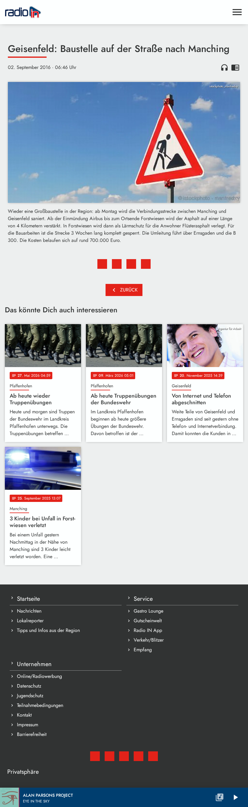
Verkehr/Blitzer (149, 639)
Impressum (27, 724)
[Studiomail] (95, 756)
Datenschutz (29, 685)
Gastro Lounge (148, 610)
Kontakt (24, 714)
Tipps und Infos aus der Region (48, 630)
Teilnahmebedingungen (40, 705)
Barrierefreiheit (32, 734)
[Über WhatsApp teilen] (131, 264)
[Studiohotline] (153, 756)
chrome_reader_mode (235, 67)
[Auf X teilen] (117, 264)
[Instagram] (124, 756)
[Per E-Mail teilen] (146, 264)
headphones (224, 67)
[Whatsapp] (138, 756)
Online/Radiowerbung (39, 676)
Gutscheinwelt (148, 620)
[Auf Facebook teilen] (102, 264)
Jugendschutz (30, 695)
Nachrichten (29, 610)
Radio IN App (148, 630)
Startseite (28, 598)
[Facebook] (109, 756)
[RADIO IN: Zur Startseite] (117, 12)
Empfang (143, 649)
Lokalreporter (30, 620)
